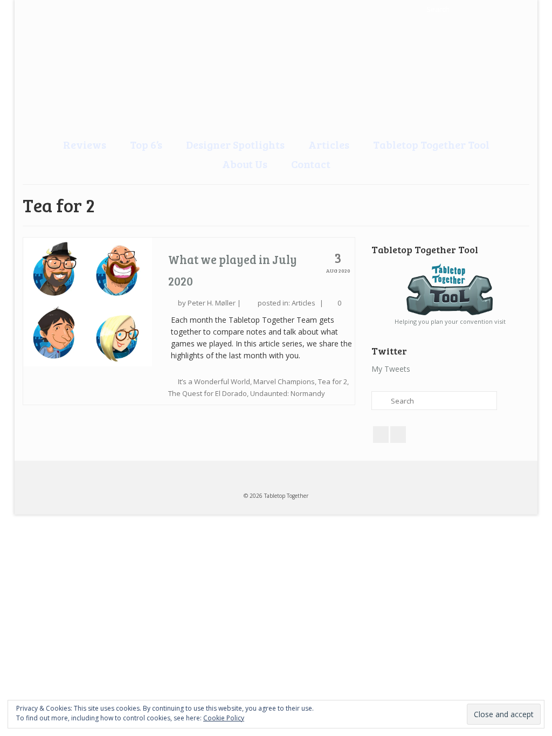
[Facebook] (75, 9)
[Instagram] (96, 9)
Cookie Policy (223, 718)
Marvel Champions (284, 381)
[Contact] (117, 9)
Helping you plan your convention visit (450, 321)
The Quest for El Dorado (207, 393)
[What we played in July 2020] (87, 301)
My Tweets (390, 369)
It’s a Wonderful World (214, 381)
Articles (303, 303)
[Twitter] (54, 9)
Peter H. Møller (212, 303)
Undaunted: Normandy (287, 393)
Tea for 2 (332, 381)
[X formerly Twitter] (398, 434)
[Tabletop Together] (33, 9)
